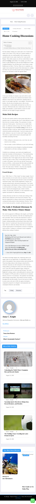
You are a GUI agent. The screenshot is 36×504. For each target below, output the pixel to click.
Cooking (9, 60)
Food (4, 272)
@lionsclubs (22, 247)
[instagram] (20, 5)
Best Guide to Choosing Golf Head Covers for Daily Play (18, 488)
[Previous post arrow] (32, 332)
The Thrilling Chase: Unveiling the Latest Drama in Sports (16, 434)
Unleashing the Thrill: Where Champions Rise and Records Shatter (16, 371)
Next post (5, 336)
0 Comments (14, 31)
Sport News (6, 28)
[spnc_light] (32, 15)
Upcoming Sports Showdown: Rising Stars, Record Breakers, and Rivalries (16, 402)
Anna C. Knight (27, 28)
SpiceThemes (18, 501)
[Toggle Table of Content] (29, 43)
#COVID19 (7, 238)
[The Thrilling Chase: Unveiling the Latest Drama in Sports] (18, 422)
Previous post (6, 330)
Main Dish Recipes (8, 45)
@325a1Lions (8, 249)
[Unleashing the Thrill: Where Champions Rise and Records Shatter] (18, 359)
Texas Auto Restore (9, 333)
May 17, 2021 (27, 252)
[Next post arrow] (32, 339)
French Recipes (8, 46)
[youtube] (22, 5)
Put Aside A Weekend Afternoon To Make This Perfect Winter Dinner (17, 48)
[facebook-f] (14, 5)
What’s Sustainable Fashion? (11, 339)
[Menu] (3, 15)
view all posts (6, 323)
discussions (19, 28)
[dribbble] (18, 5)
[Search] (28, 15)
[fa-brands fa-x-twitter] (16, 5)
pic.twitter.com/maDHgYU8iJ (19, 249)
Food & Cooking (20, 127)
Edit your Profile (24, 320)
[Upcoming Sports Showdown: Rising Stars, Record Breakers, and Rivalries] (18, 390)
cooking (14, 28)
